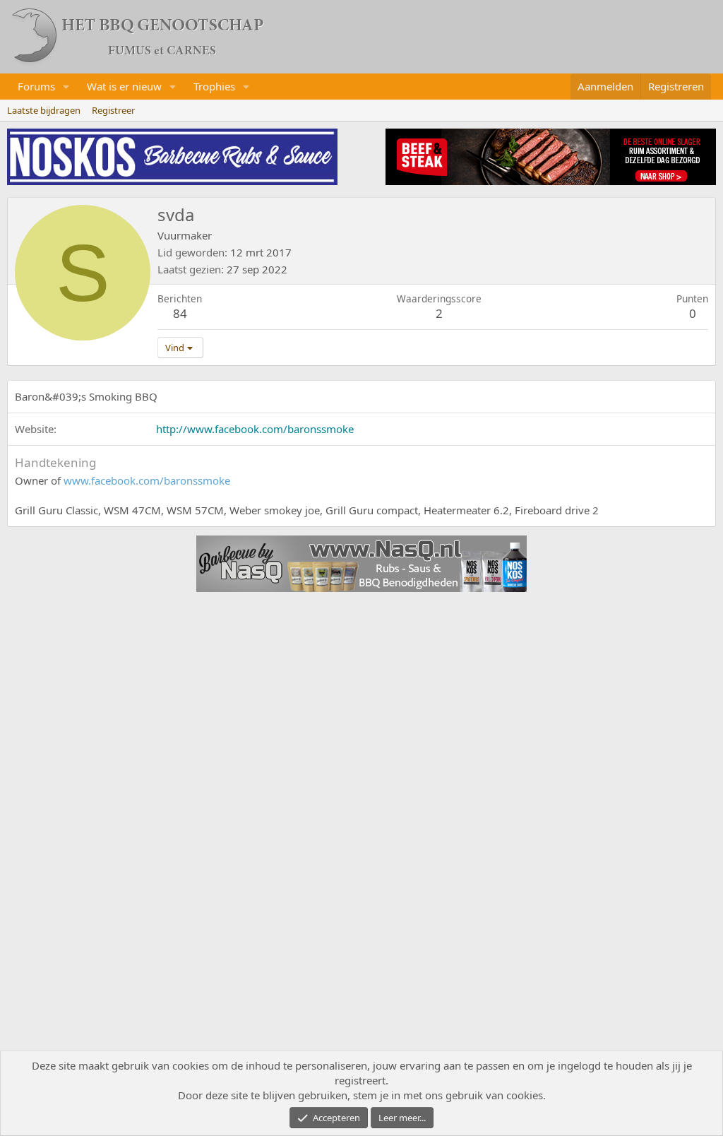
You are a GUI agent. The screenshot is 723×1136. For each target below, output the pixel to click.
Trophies (214, 86)
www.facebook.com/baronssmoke (147, 480)
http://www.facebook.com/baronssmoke (255, 429)
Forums (36, 86)
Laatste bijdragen (43, 110)
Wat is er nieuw (124, 86)
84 (180, 313)
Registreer (113, 110)
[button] (66, 86)
